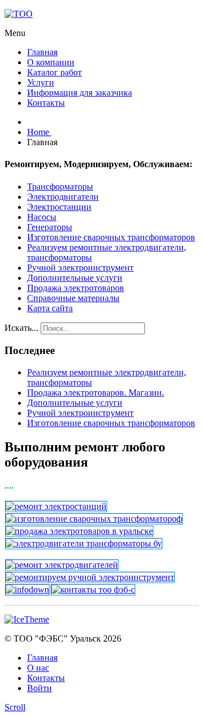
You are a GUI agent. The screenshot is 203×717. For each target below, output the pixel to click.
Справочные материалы (73, 298)
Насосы (41, 217)
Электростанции (59, 207)
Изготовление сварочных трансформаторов (111, 237)
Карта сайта (50, 308)
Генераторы (49, 227)
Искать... (21, 328)
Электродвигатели (63, 196)
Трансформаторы (60, 186)
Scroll (15, 707)
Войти (39, 688)
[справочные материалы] (27, 589)
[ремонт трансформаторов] (12, 486)
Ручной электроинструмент (80, 267)
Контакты (46, 678)
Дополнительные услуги (74, 278)
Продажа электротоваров (75, 288)
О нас (38, 668)
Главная (42, 657)
